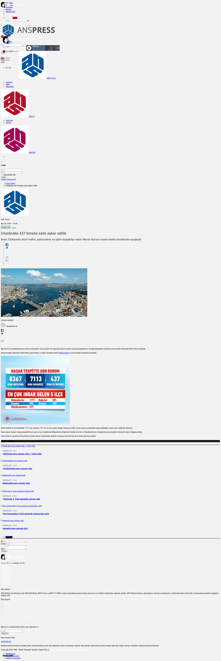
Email (3, 544)
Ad (2, 541)
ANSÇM (32, 152)
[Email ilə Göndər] (7, 261)
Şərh (2, 549)
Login (3, 177)
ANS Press (51, 78)
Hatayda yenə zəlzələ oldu (15, 528)
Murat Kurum (64, 353)
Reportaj (9, 120)
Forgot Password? (8, 179)
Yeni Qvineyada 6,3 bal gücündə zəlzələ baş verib (26, 514)
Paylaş (4, 551)
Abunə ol (5, 633)
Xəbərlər (9, 82)
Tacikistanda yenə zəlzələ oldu (17, 468)
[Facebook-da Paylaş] (7, 245)
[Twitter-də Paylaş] (7, 248)
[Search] (15, 18)
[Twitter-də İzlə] (2, 607)
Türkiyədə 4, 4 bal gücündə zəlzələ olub (21, 499)
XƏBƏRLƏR (6, 228)
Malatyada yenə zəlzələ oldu (16, 483)
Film (4, 585)
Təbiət (14, 228)
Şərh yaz (9, 537)
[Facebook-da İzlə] (2, 604)
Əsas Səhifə (10, 183)
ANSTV (32, 116)
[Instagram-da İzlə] (2, 615)
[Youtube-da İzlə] (2, 611)
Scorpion (86, 650)
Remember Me (10, 175)
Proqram (5, 583)
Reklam (9, 9)
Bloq (8, 84)
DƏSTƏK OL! (6, 642)
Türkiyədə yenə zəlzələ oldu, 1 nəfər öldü (22, 454)
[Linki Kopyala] (7, 258)
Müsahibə (10, 86)
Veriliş (8, 123)
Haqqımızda (10, 12)
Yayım (4, 565)
